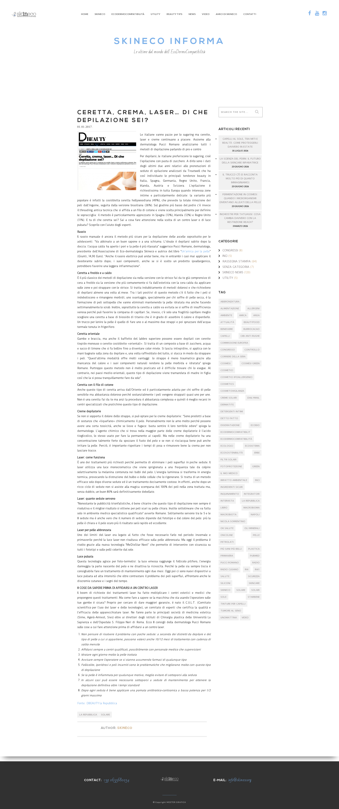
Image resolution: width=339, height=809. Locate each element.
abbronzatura (230, 301)
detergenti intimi (232, 411)
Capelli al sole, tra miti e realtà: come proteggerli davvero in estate (240, 142)
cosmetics (227, 384)
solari (255, 590)
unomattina (229, 617)
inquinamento (230, 494)
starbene (254, 597)
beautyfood (252, 322)
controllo (252, 349)
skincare (254, 583)
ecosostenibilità (232, 452)
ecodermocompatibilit (235, 432)
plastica (254, 548)
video (245, 617)
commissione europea (234, 342)
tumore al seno (231, 610)
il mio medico (229, 473)
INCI (224, 256)
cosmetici (227, 370)
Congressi (230, 250)
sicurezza (254, 576)
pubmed (255, 555)
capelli (225, 336)
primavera (227, 555)
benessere (227, 329)
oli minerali (252, 528)
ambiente (226, 315)
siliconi (225, 583)
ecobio (255, 425)
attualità (227, 322)
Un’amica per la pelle (195, 251)
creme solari (229, 397)
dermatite (227, 404)
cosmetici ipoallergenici (236, 377)
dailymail (253, 397)
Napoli (255, 514)
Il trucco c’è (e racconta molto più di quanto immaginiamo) (240, 178)
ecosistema (252, 445)
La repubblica (88, 714)
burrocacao (251, 329)
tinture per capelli (233, 603)
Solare (105, 714)
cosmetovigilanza (232, 390)
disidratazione (230, 425)
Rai (246, 569)
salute (225, 576)
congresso (228, 349)
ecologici (227, 445)
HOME (84, 14)
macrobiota (228, 514)
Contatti (249, 14)
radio (256, 562)
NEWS (192, 14)
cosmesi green (250, 363)
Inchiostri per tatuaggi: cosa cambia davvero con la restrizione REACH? (240, 218)
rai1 (257, 569)
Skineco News (232, 272)
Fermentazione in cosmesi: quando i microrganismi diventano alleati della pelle (240, 198)
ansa (256, 315)
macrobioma (251, 507)
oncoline (227, 535)
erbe (257, 452)
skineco (225, 590)
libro (224, 507)
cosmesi (226, 363)
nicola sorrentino (233, 521)
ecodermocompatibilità (236, 439)
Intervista (227, 500)
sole (223, 597)
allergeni (253, 308)
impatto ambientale (234, 480)
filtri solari (228, 459)
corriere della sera (233, 356)
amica (242, 315)
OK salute (227, 528)
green (256, 466)
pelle (256, 535)
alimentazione (230, 308)
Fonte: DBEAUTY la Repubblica (97, 703)
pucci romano (230, 562)
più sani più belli (231, 548)
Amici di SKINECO (226, 14)
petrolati (227, 542)
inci (257, 480)
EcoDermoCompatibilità (127, 14)
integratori (252, 494)
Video (206, 14)
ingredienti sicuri (232, 487)
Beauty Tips (174, 14)
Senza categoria (235, 267)
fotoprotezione (231, 466)
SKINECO (100, 14)
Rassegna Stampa (236, 261)
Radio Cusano (229, 569)
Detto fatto (229, 418)
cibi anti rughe (250, 336)
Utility (155, 14)
